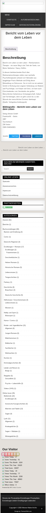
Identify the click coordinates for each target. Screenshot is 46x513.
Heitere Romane (11, 262)
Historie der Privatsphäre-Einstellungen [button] (16, 498)
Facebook (26, 136)
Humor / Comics (9, 320)
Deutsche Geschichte (12, 295)
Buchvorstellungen (9, 229)
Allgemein (8, 328)
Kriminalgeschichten (11, 363)
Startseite (12, 20)
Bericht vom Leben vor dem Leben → (31, 147)
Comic (6, 237)
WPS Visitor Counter (15, 487)
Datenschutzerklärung (30, 25)
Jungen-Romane (11, 333)
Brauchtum (9, 290)
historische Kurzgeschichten (15, 404)
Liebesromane (10, 272)
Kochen (6, 358)
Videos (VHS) (9, 388)
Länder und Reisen (10, 368)
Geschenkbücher (11, 257)
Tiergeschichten (10, 277)
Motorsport (9, 316)
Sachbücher (9, 348)
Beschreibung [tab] (10, 49)
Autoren (5, 220)
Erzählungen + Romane (12, 247)
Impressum (10, 25)
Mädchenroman (10, 338)
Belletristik (7, 396)
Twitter (15, 136)
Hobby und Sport (10, 313)
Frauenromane (11, 252)
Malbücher (9, 343)
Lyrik (5, 419)
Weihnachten (9, 353)
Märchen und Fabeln (12, 409)
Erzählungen (9, 250)
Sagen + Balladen (11, 431)
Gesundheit (9, 378)
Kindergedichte (10, 426)
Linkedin (38, 136)
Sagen (7, 414)
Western (8, 308)
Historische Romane (12, 267)
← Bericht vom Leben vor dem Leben (14, 150)
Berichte (6, 224)
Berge (7, 371)
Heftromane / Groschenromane (15, 300)
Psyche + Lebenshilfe (13, 383)
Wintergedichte (10, 436)
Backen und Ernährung (12, 232)
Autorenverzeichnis (30, 20)
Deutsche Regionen (11, 242)
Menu (7, 15)
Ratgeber (7, 376)
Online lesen (7, 393)
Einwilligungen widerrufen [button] (26, 501)
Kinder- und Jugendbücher (13, 325)
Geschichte (8, 287)
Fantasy (7, 282)
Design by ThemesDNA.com (23, 511)
